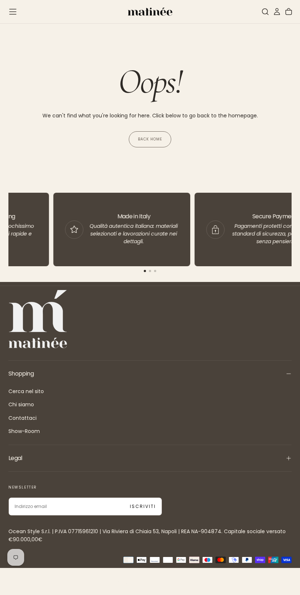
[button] (12, 11)
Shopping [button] (21, 373)
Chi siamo (21, 404)
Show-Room (24, 431)
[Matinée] (37, 319)
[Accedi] (277, 12)
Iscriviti (143, 506)
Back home (150, 139)
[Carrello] (288, 12)
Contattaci (22, 418)
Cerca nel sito (26, 391)
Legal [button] (15, 458)
